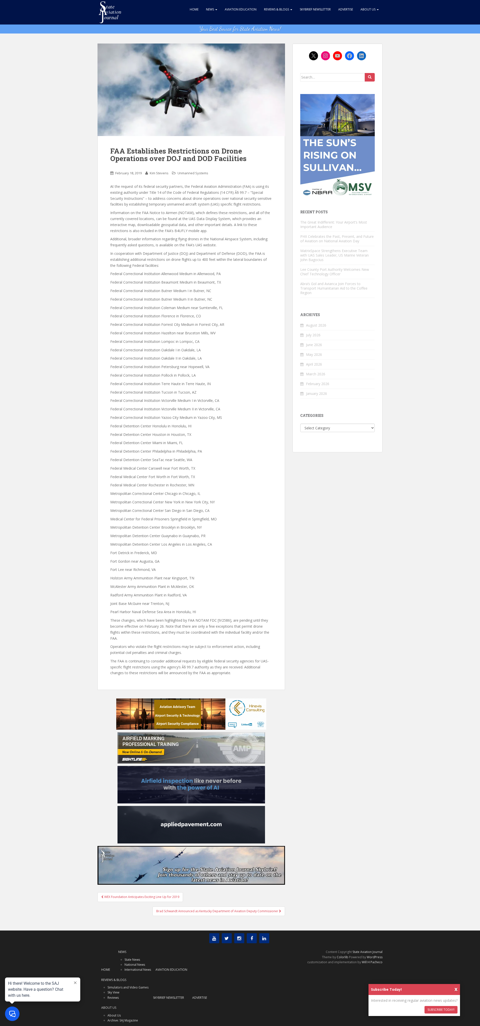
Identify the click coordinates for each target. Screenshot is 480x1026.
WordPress (374, 957)
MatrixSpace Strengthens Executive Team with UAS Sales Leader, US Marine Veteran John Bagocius (334, 255)
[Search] (370, 77)
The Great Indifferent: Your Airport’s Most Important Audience (333, 224)
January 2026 (316, 393)
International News (137, 969)
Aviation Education (240, 9)
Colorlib (342, 957)
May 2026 (314, 354)
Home (194, 9)
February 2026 (317, 383)
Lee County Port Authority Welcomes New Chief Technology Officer (334, 271)
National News (134, 964)
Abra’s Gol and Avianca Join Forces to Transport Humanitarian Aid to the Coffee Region (334, 288)
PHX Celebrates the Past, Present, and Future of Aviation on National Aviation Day (337, 238)
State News (132, 959)
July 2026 (313, 335)
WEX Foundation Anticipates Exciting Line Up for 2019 (141, 897)
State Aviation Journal (367, 952)
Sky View (113, 992)
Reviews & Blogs (277, 9)
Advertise (345, 9)
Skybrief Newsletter (315, 9)
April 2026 (314, 364)
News (210, 9)
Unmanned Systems (193, 173)
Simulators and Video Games (128, 987)
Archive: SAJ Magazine (123, 1020)
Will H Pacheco (372, 962)
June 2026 (314, 344)
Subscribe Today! (441, 1009)
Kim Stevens (159, 173)
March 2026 (315, 374)
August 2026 (316, 325)
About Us (368, 9)
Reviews (113, 997)
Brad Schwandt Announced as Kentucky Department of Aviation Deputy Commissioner (217, 911)
